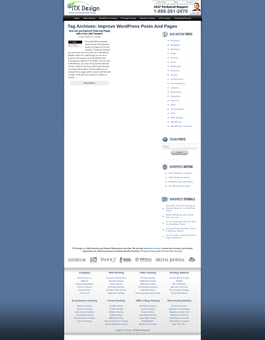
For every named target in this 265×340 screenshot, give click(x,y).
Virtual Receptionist (179, 293)
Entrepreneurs (178, 83)
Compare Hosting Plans (116, 278)
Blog (176, 2)
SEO (173, 104)
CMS (173, 53)
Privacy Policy (85, 290)
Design (128, 330)
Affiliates (175, 40)
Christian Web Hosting (171, 251)
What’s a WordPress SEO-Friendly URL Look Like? (180, 216)
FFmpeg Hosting (128, 18)
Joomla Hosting (147, 309)
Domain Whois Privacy (179, 278)
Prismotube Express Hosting (147, 293)
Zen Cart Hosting (84, 321)
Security (175, 100)
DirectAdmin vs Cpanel (179, 321)
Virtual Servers (116, 284)
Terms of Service (84, 287)
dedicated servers (152, 248)
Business (175, 49)
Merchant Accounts (179, 287)
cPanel (174, 57)
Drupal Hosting (147, 312)
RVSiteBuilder (148, 321)
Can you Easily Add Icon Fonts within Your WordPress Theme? (181, 222)
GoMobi (179, 281)
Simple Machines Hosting (116, 324)
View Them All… (179, 324)
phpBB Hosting (116, 306)
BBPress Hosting (116, 318)
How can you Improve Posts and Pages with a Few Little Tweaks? (89, 32)
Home (77, 18)
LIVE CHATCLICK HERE (195, 13)
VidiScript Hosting (147, 284)
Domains (175, 70)
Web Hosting (89, 18)
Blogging (175, 44)
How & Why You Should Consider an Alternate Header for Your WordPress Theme (180, 208)
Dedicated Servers (182, 18)
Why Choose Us (85, 278)
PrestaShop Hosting (84, 315)
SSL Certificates (179, 284)
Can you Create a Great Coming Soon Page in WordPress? (181, 236)
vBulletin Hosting (116, 312)
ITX (123, 330)
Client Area (161, 2)
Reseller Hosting (147, 18)
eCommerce (177, 79)
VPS (173, 113)
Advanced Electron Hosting (116, 321)
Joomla (174, 87)
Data (173, 61)
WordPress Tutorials (181, 126)
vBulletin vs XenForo (179, 315)
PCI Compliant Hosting (179, 290)
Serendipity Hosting (147, 315)
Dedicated (176, 66)
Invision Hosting (116, 309)
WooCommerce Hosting (84, 318)
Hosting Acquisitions (84, 284)
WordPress (176, 121)
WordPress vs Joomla (179, 318)
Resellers (176, 96)
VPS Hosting (164, 18)
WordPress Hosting (108, 18)
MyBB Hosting (116, 315)
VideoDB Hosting (147, 290)
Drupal (174, 74)
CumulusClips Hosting (147, 287)
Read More (89, 82)
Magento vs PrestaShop (179, 309)
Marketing (176, 91)
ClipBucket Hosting (148, 281)
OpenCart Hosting (84, 309)
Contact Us (191, 2)
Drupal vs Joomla (179, 306)
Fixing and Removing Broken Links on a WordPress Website (181, 229)
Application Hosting (116, 293)
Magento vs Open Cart (179, 312)
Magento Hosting (84, 306)
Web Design (177, 117)
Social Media (177, 108)
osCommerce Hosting (84, 312)
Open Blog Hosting (148, 318)
